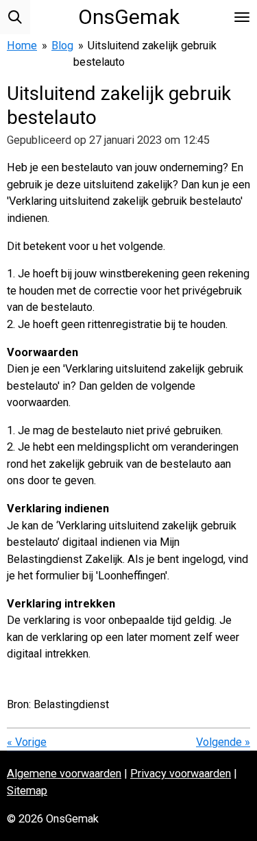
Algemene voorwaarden (64, 773)
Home (22, 45)
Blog (62, 45)
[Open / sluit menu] (242, 17)
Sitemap (27, 790)
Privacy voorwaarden (180, 773)
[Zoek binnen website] (15, 17)
